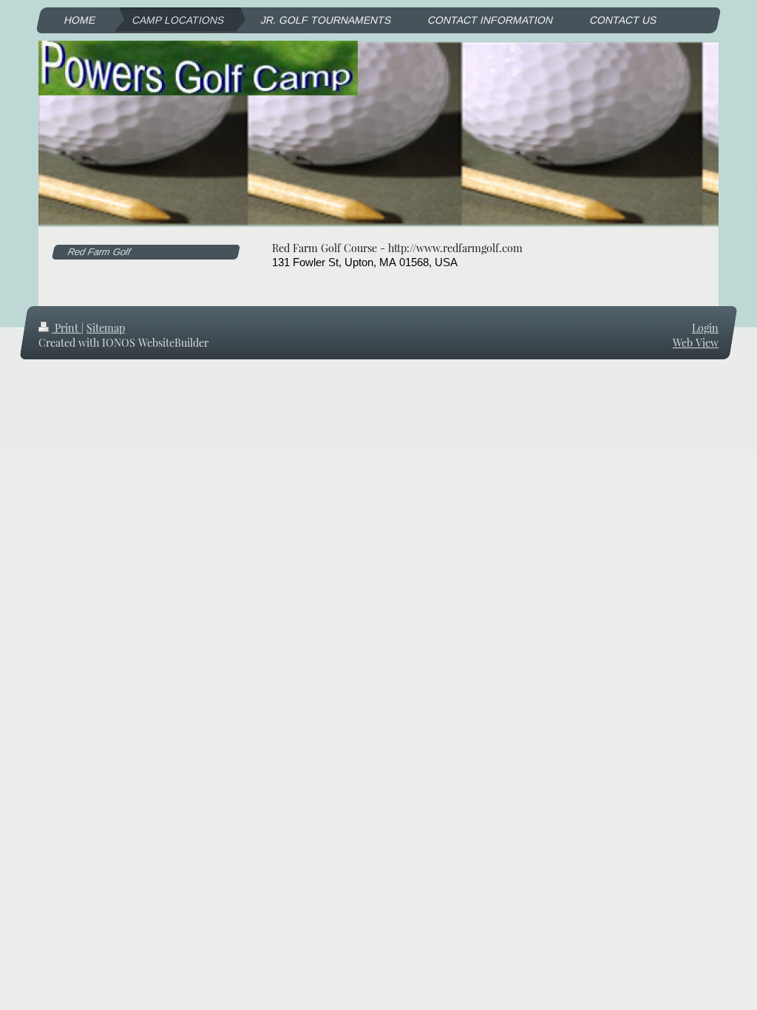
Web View (696, 343)
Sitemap (105, 328)
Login (705, 328)
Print (66, 328)
